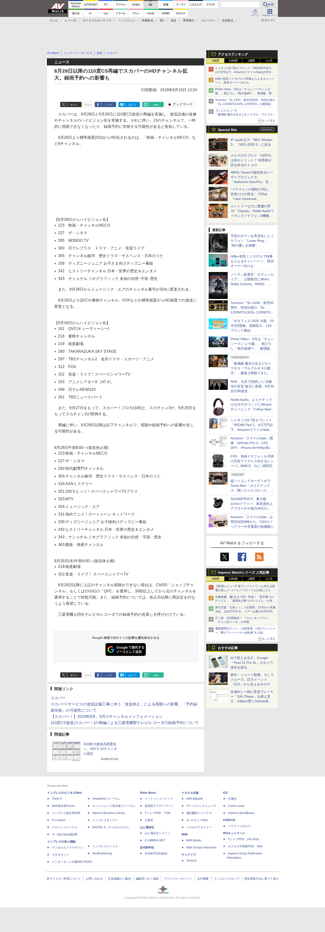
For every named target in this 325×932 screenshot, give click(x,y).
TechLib (191, 860)
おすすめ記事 (228, 648)
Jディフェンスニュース (201, 806)
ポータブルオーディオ (97, 20)
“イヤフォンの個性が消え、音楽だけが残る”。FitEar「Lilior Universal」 (251, 194)
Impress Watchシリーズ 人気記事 (243, 572)
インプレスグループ (226, 878)
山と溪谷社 (147, 827)
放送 (173, 20)
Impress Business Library (108, 813)
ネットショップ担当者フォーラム (113, 806)
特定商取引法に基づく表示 (261, 878)
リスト (88, 104)
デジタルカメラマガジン (67, 847)
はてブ (132, 104)
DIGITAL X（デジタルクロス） (111, 827)
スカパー (58, 698)
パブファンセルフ (239, 826)
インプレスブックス (105, 846)
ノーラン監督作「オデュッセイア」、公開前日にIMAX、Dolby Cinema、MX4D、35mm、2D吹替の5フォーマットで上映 (252, 284)
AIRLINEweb (194, 798)
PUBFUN (229, 820)
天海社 (232, 798)
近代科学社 (147, 847)
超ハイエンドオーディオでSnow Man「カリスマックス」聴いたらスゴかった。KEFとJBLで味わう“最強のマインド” (252, 490)
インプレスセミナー (105, 820)
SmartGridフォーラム (106, 798)
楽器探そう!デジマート (159, 806)
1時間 (215, 60)
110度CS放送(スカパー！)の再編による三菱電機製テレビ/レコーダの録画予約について (125, 723)
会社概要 (203, 878)
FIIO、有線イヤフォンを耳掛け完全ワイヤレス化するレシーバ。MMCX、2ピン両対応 (252, 461)
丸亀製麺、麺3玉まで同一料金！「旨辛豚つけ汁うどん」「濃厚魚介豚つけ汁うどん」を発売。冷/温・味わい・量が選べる (244, 601)
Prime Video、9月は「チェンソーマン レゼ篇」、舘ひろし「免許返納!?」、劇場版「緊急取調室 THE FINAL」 (245, 93)
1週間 (251, 60)
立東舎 (149, 820)
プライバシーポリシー (178, 878)
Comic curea (236, 806)
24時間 (233, 60)
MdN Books (193, 840)
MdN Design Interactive (201, 847)
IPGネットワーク (234, 833)
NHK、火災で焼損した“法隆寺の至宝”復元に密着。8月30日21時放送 (252, 386)
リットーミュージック (159, 798)
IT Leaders (59, 820)
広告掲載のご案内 (119, 878)
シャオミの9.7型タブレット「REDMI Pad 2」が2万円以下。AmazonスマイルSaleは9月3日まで (244, 72)
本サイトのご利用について (64, 878)
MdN (185, 834)
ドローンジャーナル (65, 827)
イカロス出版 (190, 792)
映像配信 (147, 20)
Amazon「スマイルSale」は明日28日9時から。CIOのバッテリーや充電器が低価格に (252, 521)
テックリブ (189, 854)
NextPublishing (102, 853)
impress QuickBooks (241, 813)
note (156, 104)
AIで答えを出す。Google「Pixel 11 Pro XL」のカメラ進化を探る (252, 662)
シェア (109, 104)
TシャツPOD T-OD (158, 813)
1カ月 (269, 60)
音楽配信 (227, 20)
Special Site (227, 130)
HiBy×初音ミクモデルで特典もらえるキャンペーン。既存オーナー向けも (252, 261)
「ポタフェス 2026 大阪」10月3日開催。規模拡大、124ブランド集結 (252, 325)
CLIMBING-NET (155, 840)
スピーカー (208, 20)
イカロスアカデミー (199, 827)
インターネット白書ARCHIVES (72, 861)
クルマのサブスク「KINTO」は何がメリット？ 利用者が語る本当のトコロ (252, 160)
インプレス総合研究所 (66, 813)
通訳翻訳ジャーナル (199, 813)
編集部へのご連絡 (147, 878)
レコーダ (70, 20)
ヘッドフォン (126, 20)
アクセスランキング (233, 54)
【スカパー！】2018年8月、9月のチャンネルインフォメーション (106, 716)
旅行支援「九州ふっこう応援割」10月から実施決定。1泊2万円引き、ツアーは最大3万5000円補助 (245, 611)
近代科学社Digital (156, 853)
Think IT (57, 798)
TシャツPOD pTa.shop (243, 839)
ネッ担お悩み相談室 (65, 834)
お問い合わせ (94, 878)
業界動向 (188, 20)
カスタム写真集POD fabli (245, 846)
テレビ (53, 20)
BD (162, 20)
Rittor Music (148, 792)
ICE (225, 792)
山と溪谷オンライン (157, 833)
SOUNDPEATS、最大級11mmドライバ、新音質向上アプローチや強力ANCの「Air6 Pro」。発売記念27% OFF (252, 508)
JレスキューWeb (197, 820)
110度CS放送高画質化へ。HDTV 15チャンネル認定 (100, 748)
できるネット (60, 854)
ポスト (74, 104)
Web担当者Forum (63, 806)
